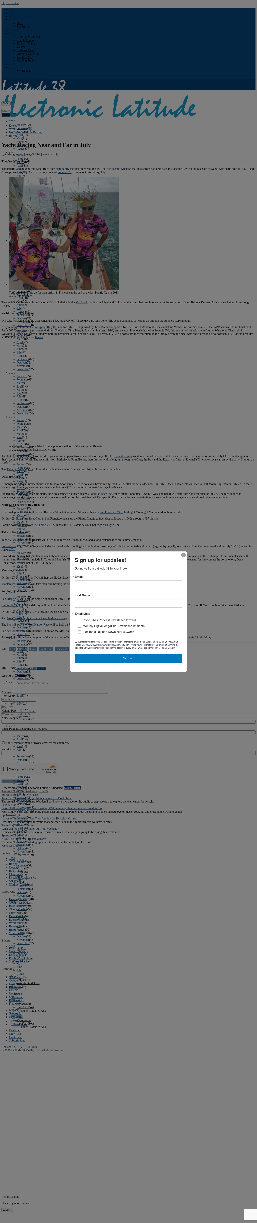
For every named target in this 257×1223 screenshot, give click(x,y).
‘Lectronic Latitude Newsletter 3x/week (108, 632)
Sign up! (128, 658)
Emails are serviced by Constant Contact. (157, 647)
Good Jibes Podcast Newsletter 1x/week (110, 620)
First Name (82, 595)
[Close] (183, 555)
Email (79, 576)
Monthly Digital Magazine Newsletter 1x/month (114, 626)
